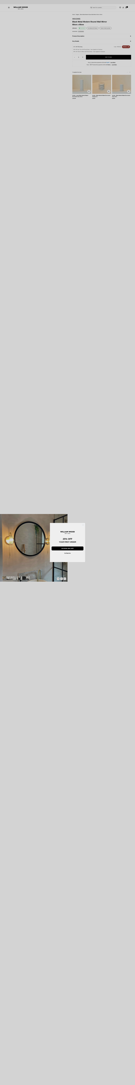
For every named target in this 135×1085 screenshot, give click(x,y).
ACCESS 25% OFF (67, 548)
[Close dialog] (83, 525)
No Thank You (67, 553)
